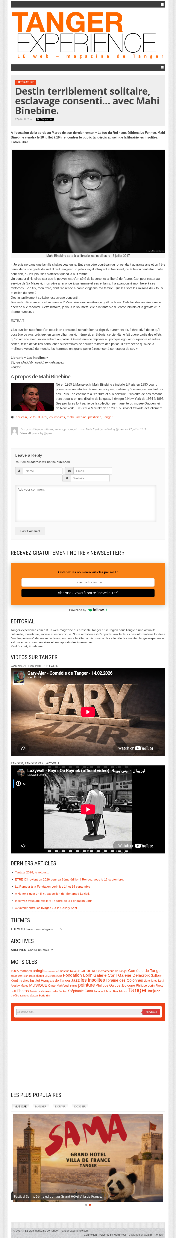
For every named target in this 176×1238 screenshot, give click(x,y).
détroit (40, 975)
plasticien (94, 417)
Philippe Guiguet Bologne (115, 985)
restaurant (45, 991)
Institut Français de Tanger (50, 980)
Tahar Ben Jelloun (116, 991)
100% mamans (21, 971)
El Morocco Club (53, 976)
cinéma (88, 970)
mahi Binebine (76, 417)
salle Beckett (59, 991)
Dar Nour (23, 976)
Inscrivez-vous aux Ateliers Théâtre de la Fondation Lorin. (54, 900)
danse (14, 976)
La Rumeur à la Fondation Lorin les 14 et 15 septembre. (53, 886)
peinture (86, 985)
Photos (23, 991)
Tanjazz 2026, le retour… (32, 872)
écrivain (21, 417)
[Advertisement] (88, 1056)
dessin (32, 976)
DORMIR (60, 1106)
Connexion (90, 1234)
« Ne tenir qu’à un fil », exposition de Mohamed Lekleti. (52, 893)
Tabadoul (99, 991)
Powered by (77, 609)
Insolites (24, 980)
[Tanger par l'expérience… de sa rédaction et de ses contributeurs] (88, 35)
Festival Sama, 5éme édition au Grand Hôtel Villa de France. (58, 1196)
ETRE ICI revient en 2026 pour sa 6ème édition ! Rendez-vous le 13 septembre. (69, 879)
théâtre (15, 995)
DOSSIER (80, 1106)
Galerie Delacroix (134, 975)
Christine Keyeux (69, 971)
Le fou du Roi (38, 417)
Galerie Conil (105, 975)
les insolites (57, 417)
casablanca (52, 971)
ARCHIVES (18, 950)
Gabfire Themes (153, 1234)
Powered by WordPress (112, 1234)
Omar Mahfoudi (58, 985)
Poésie (33, 991)
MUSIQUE (38, 985)
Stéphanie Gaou (80, 991)
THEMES (17, 929)
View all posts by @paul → (38, 433)
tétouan (34, 995)
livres (154, 980)
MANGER (41, 1106)
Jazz (75, 980)
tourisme (24, 995)
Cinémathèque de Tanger (111, 971)
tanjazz (154, 991)
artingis (39, 971)
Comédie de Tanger (145, 971)
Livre (147, 980)
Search (151, 1011)
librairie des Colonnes (124, 980)
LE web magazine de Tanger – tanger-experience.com (55, 1230)
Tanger (107, 417)
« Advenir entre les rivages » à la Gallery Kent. (46, 907)
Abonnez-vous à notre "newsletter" (88, 593)
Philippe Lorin (145, 985)
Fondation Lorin (78, 975)
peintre (73, 985)
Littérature (25, 82)
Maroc (24, 985)
